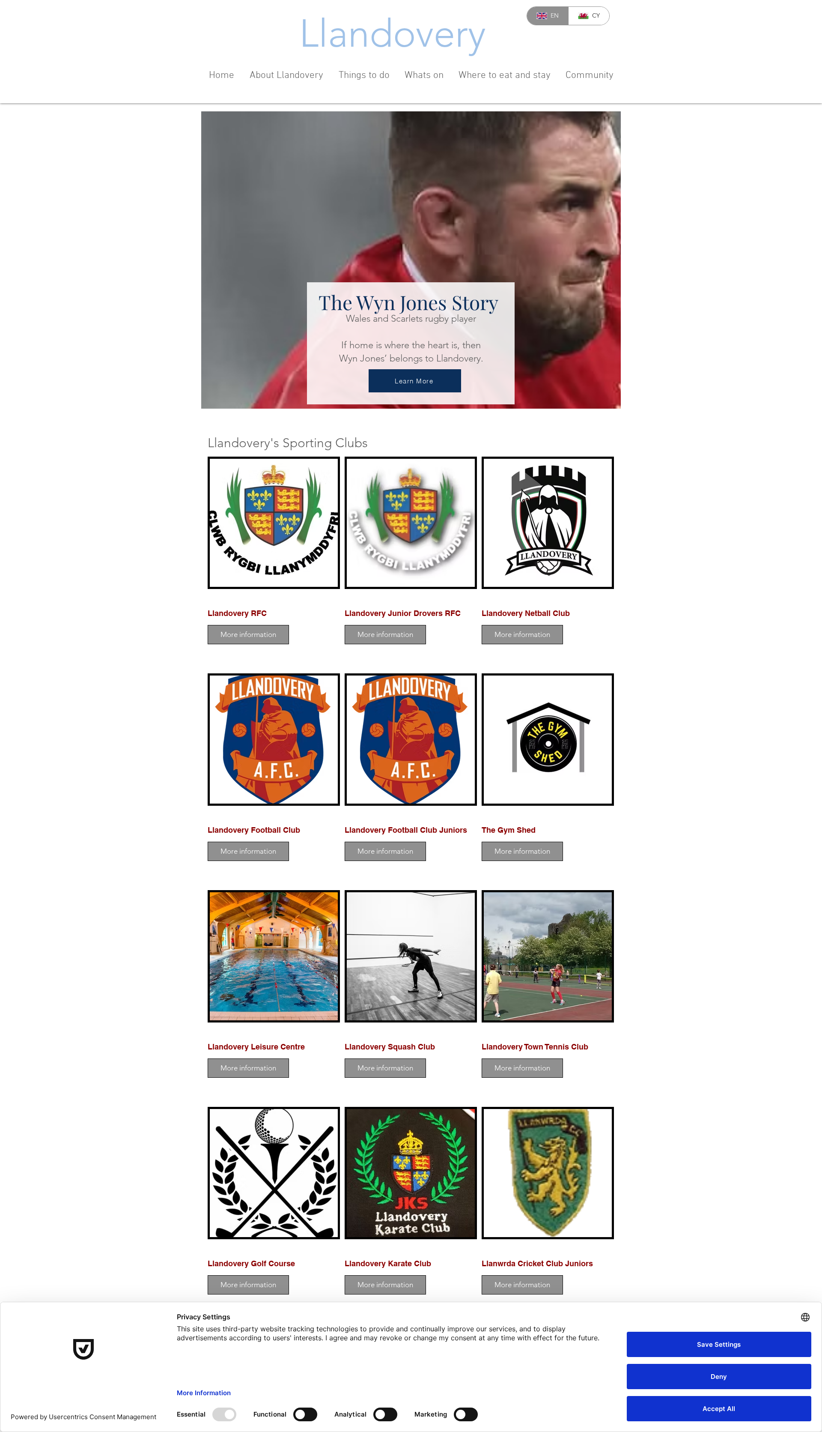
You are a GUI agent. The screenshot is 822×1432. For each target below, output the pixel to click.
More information (248, 634)
